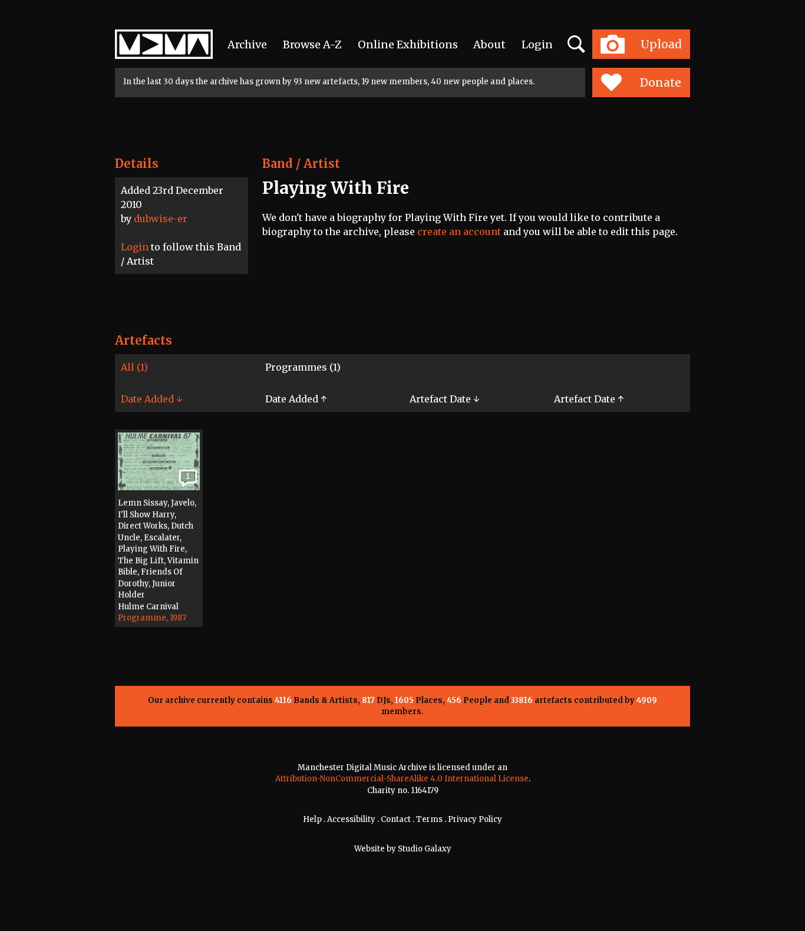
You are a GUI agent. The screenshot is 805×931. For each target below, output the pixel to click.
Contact (396, 819)
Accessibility (351, 819)
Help (312, 819)
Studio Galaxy (424, 849)
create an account (459, 231)
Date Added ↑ (295, 399)
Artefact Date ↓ (444, 399)
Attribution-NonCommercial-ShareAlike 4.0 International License (402, 779)
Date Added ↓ (151, 399)
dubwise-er (160, 219)
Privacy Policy (475, 819)
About (489, 44)
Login (537, 44)
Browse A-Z (312, 44)
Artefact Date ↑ (588, 399)
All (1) (134, 367)
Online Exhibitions (408, 44)
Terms (429, 819)
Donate (660, 82)
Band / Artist (301, 163)
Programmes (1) (303, 367)
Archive (247, 44)
